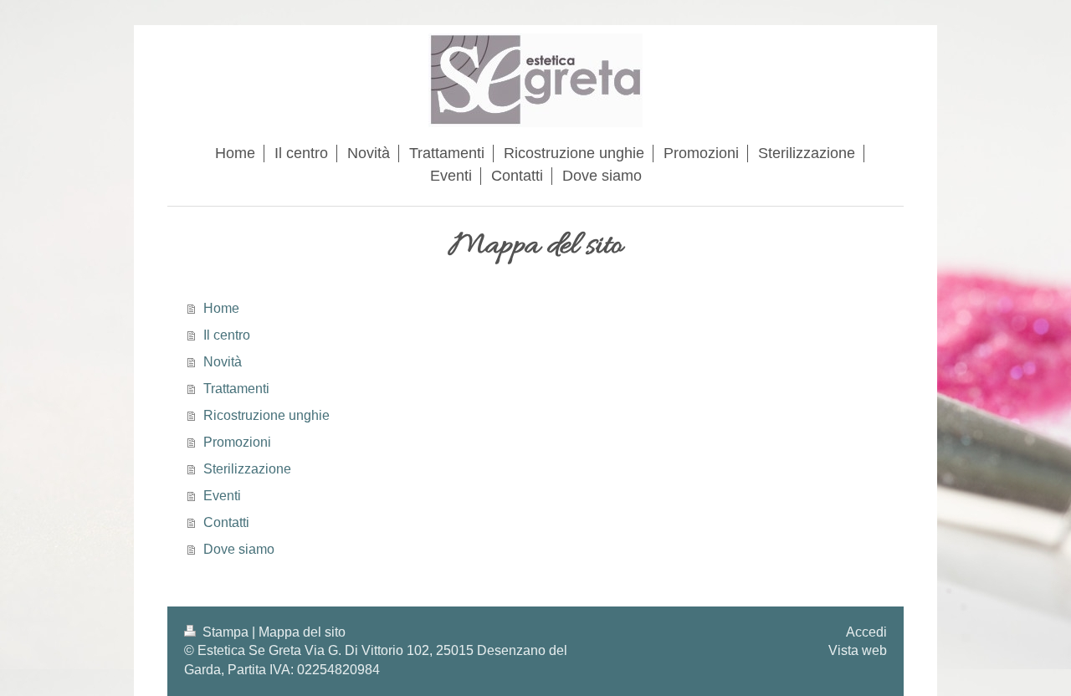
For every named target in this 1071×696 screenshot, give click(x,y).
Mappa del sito (302, 632)
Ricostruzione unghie (266, 415)
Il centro (226, 335)
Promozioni (237, 442)
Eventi (222, 496)
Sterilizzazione (247, 469)
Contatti (226, 522)
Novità (222, 362)
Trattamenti (236, 388)
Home (221, 308)
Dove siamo (238, 549)
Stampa (225, 632)
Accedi (866, 632)
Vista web (857, 650)
